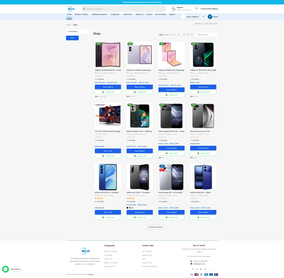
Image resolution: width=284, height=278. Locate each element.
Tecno (174, 134)
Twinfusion (90, 274)
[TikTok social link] (205, 269)
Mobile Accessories (111, 263)
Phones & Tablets (101, 73)
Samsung (112, 73)
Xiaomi (143, 134)
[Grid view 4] (191, 34)
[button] (108, 151)
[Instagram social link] (197, 269)
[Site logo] (70, 9)
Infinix (206, 73)
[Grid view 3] (188, 34)
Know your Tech (110, 266)
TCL (96, 134)
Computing (108, 255)
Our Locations (147, 251)
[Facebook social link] (193, 269)
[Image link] (85, 251)
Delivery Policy (147, 255)
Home (68, 25)
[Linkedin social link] (201, 269)
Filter (72, 38)
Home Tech (103, 134)
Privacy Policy (147, 263)
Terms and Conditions (150, 266)
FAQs (144, 259)
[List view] (184, 34)
